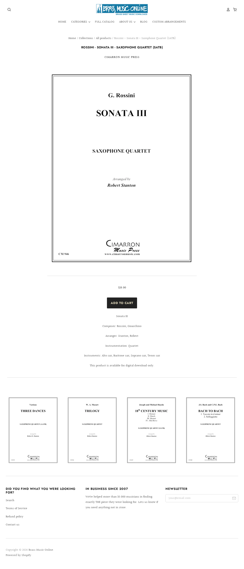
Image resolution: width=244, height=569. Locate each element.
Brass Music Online (41, 550)
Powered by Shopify (18, 555)
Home (62, 22)
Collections (86, 38)
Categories (79, 22)
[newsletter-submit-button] (234, 498)
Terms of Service (16, 508)
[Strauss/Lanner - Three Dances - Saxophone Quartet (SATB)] (33, 430)
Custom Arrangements (169, 22)
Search (10, 500)
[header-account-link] (227, 9)
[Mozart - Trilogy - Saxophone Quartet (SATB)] (92, 430)
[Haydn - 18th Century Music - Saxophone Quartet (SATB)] (152, 430)
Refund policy (14, 516)
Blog (143, 22)
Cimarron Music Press (122, 57)
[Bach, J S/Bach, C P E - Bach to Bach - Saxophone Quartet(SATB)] (211, 430)
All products (103, 38)
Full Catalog (104, 22)
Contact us (12, 524)
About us (126, 22)
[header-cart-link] (233, 9)
